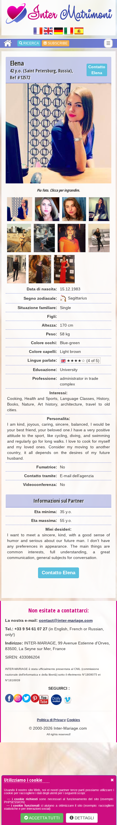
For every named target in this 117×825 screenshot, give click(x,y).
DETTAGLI (84, 818)
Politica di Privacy (51, 720)
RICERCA (30, 43)
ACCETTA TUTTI (44, 818)
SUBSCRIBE (57, 43)
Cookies (73, 720)
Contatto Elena (96, 70)
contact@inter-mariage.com (66, 620)
